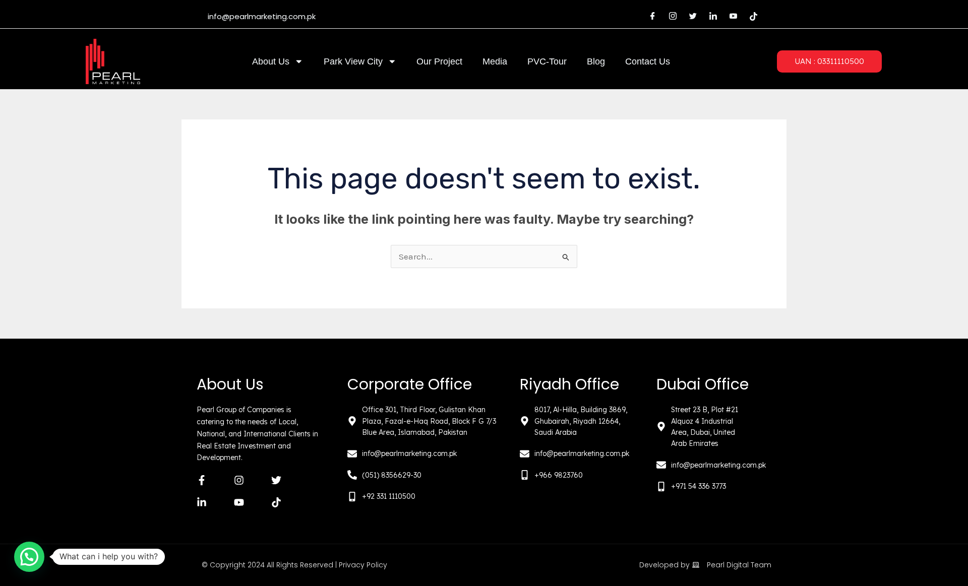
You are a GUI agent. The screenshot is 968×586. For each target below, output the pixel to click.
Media (494, 61)
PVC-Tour (547, 61)
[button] (29, 557)
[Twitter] (692, 16)
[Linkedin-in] (202, 502)
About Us (270, 61)
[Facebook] (652, 16)
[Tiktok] (753, 16)
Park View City (353, 61)
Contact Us (647, 61)
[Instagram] (672, 16)
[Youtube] (733, 16)
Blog (596, 61)
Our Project (439, 61)
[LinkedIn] (712, 16)
